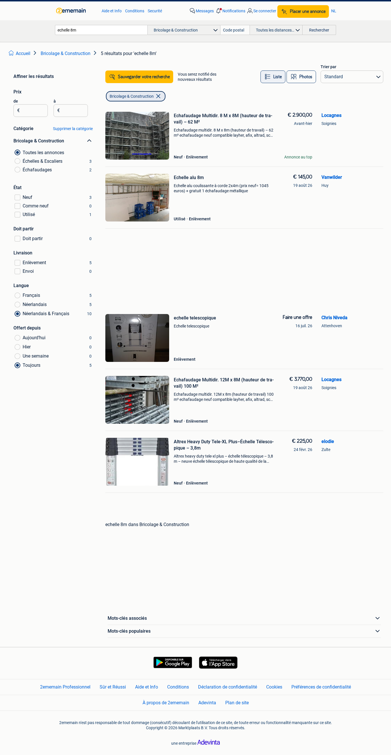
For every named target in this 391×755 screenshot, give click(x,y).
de (15, 101)
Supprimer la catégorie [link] (73, 128)
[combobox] (101, 30)
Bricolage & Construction (132, 96)
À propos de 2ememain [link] (166, 702)
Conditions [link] (134, 11)
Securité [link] (155, 11)
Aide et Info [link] (112, 11)
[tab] (272, 76)
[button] (230, 11)
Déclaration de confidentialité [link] (227, 687)
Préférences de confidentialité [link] (321, 687)
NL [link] (333, 11)
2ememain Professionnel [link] (65, 687)
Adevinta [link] (207, 702)
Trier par (328, 66)
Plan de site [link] (237, 702)
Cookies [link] (274, 687)
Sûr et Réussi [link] (113, 687)
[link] (76, 11)
